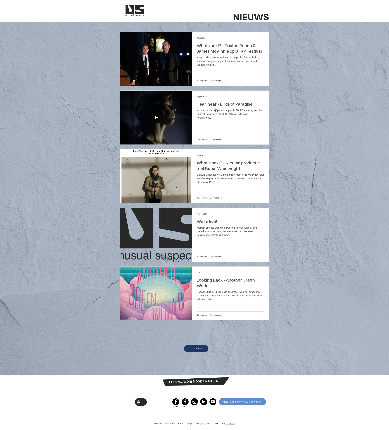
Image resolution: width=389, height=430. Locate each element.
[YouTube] (212, 401)
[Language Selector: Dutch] (141, 402)
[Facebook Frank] (175, 401)
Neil (185, 407)
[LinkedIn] (203, 401)
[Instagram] (194, 401)
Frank (175, 407)
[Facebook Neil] (185, 401)
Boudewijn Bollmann (205, 424)
